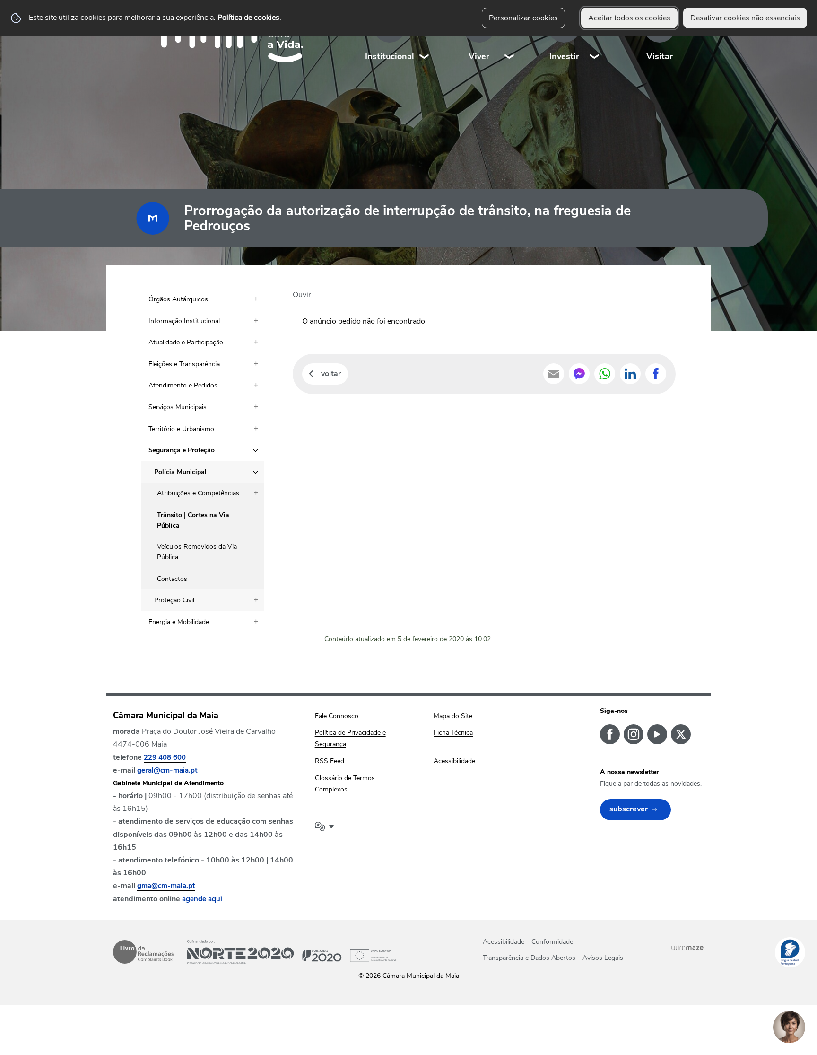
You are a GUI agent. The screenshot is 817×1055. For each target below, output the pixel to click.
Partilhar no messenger (579, 373)
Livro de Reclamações (143, 952)
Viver (479, 56)
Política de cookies (248, 17)
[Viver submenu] (509, 37)
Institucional (389, 56)
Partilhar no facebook (655, 373)
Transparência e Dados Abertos (529, 957)
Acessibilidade (503, 941)
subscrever (628, 809)
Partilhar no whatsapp (604, 373)
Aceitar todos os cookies (629, 18)
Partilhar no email (553, 373)
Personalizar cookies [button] (523, 18)
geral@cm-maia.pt (167, 770)
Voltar (331, 374)
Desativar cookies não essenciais (745, 18)
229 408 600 (165, 757)
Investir (564, 56)
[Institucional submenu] (424, 37)
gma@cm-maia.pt (166, 885)
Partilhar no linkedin (630, 373)
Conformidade (552, 941)
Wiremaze (687, 947)
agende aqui (202, 899)
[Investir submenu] (594, 37)
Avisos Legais (602, 957)
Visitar (659, 56)
